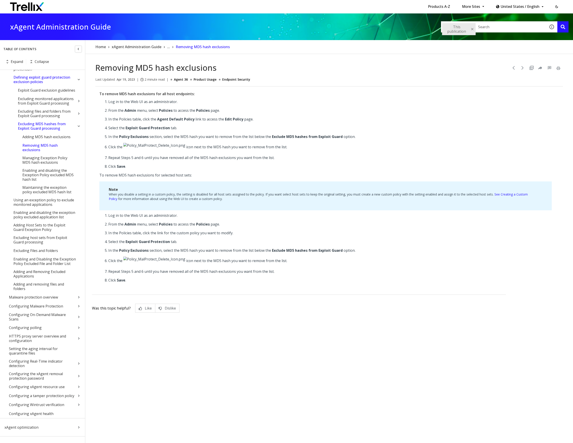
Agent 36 (181, 79)
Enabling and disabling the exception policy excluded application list (44, 214)
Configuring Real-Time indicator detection (36, 363)
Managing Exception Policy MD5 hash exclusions (44, 160)
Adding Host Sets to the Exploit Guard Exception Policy (39, 227)
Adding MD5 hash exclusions (46, 136)
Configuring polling (25, 327)
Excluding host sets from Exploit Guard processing (40, 239)
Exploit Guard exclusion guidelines (46, 90)
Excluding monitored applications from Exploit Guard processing (46, 101)
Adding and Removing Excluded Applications (39, 273)
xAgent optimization (21, 427)
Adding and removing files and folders (38, 286)
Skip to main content (74, 5)
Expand (17, 61)
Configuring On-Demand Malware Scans (37, 316)
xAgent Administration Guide (136, 46)
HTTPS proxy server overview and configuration (37, 338)
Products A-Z (439, 6)
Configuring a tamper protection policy (41, 395)
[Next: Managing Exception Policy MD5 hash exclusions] (522, 67)
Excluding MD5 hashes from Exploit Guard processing (42, 126)
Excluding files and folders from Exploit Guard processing (44, 113)
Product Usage (205, 79)
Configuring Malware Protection (36, 306)
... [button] (168, 46)
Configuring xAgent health (31, 413)
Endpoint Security (236, 79)
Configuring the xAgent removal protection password (36, 376)
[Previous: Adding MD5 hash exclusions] (513, 67)
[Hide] (78, 49)
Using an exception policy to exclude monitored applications (43, 202)
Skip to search (108, 5)
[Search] (563, 26)
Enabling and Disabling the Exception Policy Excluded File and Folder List (44, 261)
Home (100, 46)
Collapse (42, 61)
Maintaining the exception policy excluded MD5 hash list (46, 189)
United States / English (520, 6)
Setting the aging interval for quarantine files (33, 350)
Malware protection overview (33, 297)
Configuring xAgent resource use (37, 386)
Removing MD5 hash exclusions (40, 147)
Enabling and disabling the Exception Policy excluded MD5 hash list (48, 175)
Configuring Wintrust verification (36, 404)
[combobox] (493, 26)
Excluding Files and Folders (35, 250)
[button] (556, 6)
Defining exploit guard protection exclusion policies (41, 79)
